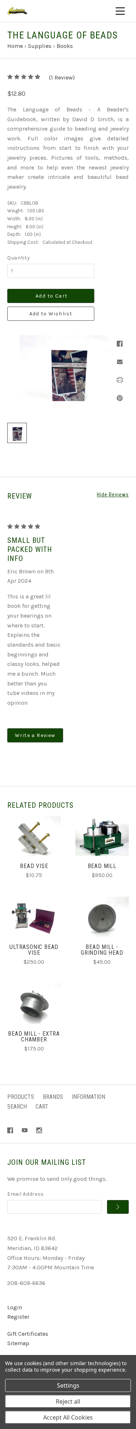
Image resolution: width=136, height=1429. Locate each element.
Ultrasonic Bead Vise (33, 949)
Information (88, 1096)
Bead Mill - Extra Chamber (34, 1036)
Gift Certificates (27, 1333)
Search (17, 1106)
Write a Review (35, 735)
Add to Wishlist (51, 314)
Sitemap (18, 1343)
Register (18, 1316)
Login (14, 1307)
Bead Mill (102, 866)
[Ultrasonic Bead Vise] (34, 917)
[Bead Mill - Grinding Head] (102, 917)
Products (20, 1096)
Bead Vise (34, 866)
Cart (42, 1106)
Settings (68, 1385)
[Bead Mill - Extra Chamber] (34, 1003)
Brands (53, 1096)
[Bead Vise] (34, 836)
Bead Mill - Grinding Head (102, 949)
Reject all (68, 1401)
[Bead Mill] (102, 836)
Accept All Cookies (68, 1417)
